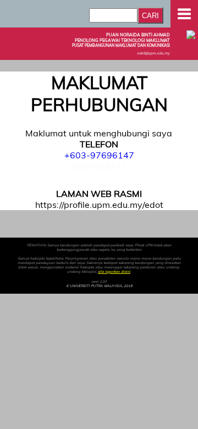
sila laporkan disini (114, 272)
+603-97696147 (99, 155)
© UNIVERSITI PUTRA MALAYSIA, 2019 (99, 286)
